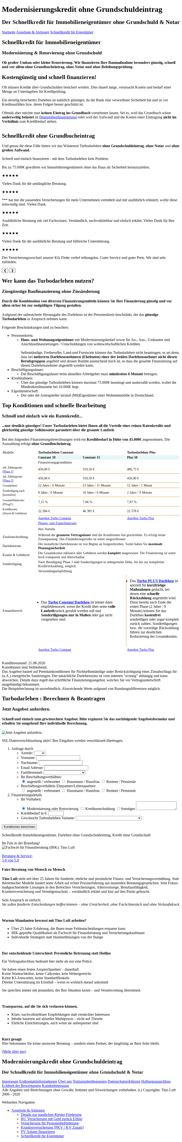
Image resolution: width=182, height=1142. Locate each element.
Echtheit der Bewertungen (21, 1086)
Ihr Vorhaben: (31, 799)
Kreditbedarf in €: (34, 813)
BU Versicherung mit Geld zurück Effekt (51, 1119)
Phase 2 (8, 480)
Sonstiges (128, 809)
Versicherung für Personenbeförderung (50, 1123)
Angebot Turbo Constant (54, 518)
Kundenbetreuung (55, 1086)
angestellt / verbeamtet (43, 782)
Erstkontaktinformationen (38, 1081)
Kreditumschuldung (99, 809)
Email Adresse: (32, 768)
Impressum (10, 1081)
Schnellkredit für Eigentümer (71, 32)
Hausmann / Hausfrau (83, 782)
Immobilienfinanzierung (58, 117)
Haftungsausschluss (156, 1081)
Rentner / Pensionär (121, 782)
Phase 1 (8, 471)
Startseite (8, 32)
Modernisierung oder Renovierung (52, 809)
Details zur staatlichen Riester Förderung (51, 1115)
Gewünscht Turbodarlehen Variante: (48, 818)
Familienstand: (32, 772)
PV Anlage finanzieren (38, 1132)
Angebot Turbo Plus (140, 518)
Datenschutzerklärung (124, 1081)
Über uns (65, 1081)
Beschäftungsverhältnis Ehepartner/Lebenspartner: (58, 786)
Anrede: (27, 753)
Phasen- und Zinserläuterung (57, 523)
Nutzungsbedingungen (90, 1081)
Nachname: (29, 763)
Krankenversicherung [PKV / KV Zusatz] (52, 1127)
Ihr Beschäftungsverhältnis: (41, 777)
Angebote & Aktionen (32, 32)
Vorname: (28, 758)
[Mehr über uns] (14, 1051)
